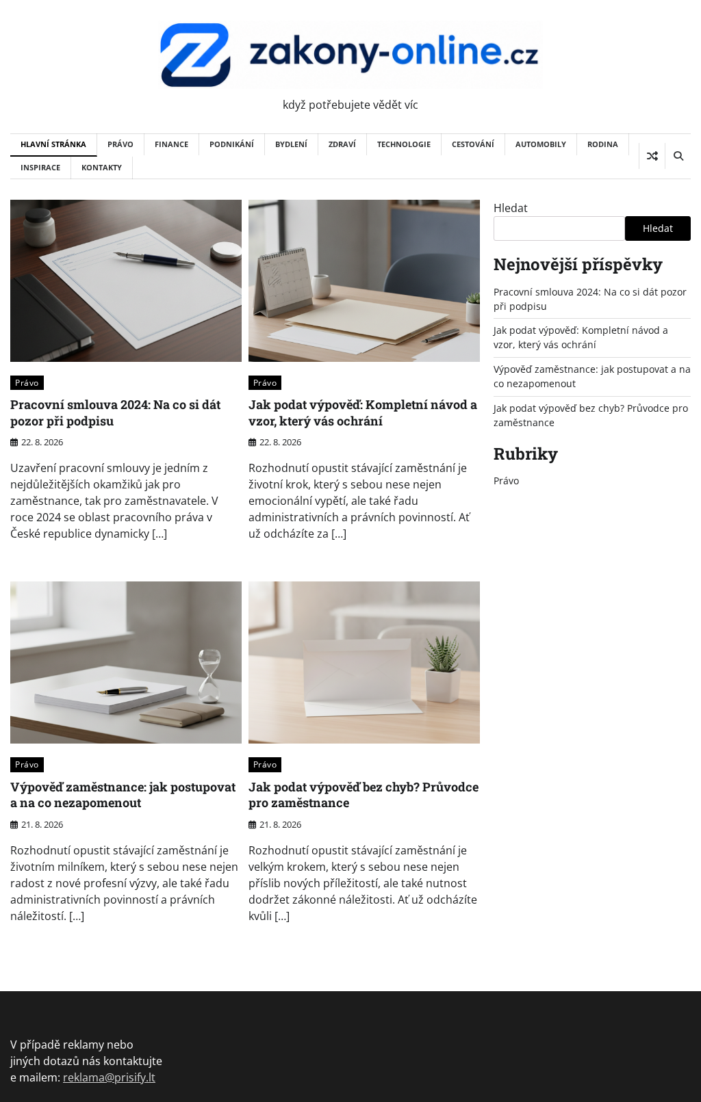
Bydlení (291, 144)
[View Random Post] (652, 156)
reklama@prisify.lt (109, 1077)
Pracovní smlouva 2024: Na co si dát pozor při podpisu (115, 412)
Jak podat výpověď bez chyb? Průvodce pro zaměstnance (363, 794)
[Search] (678, 156)
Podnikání (231, 144)
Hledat (511, 207)
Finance (171, 144)
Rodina (602, 144)
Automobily (540, 144)
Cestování (473, 144)
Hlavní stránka (53, 144)
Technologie (404, 144)
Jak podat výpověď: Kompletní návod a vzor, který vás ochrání (362, 412)
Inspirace (40, 167)
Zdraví (342, 144)
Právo (120, 144)
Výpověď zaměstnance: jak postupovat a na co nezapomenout (122, 794)
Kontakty (101, 167)
